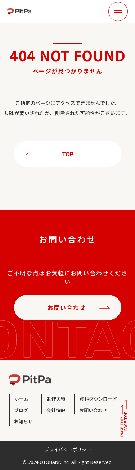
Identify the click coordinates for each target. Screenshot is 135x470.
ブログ (21, 410)
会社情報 (55, 410)
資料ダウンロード (98, 398)
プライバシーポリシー (67, 449)
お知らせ (23, 421)
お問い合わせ (93, 410)
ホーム (21, 398)
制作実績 (56, 398)
